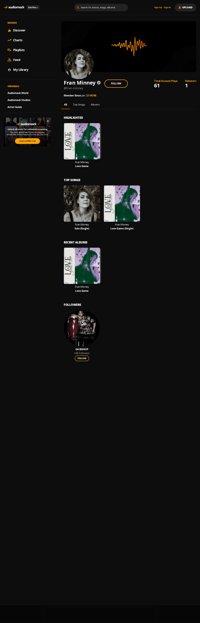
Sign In (167, 7)
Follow (116, 83)
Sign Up (158, 7)
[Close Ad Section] (47, 121)
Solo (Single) (82, 228)
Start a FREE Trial (27, 141)
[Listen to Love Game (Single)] (122, 203)
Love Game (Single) (121, 228)
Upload (187, 7)
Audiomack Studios (19, 100)
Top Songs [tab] (79, 104)
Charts (17, 40)
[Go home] (14, 7)
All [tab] (65, 104)
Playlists (19, 50)
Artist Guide (15, 107)
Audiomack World (18, 93)
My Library (20, 70)
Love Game (82, 166)
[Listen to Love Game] (82, 141)
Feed (16, 60)
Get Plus (33, 7)
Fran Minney (82, 162)
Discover (19, 30)
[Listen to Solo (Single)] (82, 203)
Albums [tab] (95, 104)
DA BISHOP (82, 349)
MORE (93, 95)
